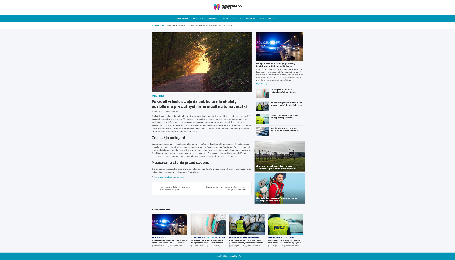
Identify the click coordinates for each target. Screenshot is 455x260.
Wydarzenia (242, 237)
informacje (160, 177)
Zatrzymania (253, 237)
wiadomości (169, 177)
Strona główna (181, 19)
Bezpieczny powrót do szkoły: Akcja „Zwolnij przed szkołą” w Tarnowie (285, 130)
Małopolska (198, 19)
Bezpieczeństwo (198, 237)
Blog (262, 19)
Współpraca (220, 237)
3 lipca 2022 (158, 111)
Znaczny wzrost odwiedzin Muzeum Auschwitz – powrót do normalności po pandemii (276, 168)
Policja (155, 237)
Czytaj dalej (260, 84)
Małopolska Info (235, 256)
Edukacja (210, 237)
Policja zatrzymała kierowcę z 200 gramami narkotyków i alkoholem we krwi (286, 105)
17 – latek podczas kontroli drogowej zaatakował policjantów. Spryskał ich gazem (174, 188)
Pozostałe (250, 19)
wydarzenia (179, 177)
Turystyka (212, 19)
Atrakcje (237, 19)
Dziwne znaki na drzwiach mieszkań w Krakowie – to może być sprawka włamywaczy (226, 188)
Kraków (225, 19)
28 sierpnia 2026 (160, 246)
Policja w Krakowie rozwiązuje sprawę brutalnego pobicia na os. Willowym (169, 241)
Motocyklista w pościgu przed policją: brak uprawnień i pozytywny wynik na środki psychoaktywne (284, 118)
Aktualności (158, 96)
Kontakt (271, 19)
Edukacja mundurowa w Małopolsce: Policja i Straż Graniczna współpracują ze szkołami (283, 93)
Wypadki (162, 237)
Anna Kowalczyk (172, 111)
